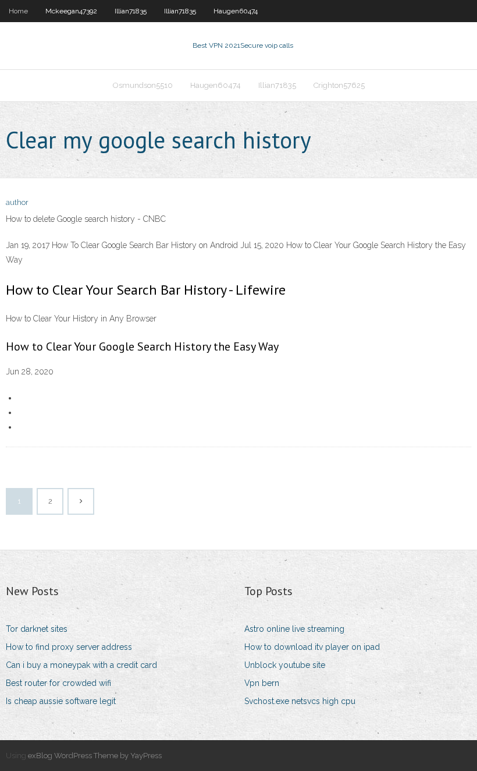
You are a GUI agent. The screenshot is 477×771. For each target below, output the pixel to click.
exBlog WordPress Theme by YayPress (95, 755)
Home (18, 11)
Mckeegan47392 (71, 11)
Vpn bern (261, 683)
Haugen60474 (235, 11)
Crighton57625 (339, 85)
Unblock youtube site (284, 665)
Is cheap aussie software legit (61, 701)
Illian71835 (131, 11)
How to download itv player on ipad (312, 647)
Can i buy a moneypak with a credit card (81, 665)
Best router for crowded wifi (58, 683)
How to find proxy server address (69, 647)
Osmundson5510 (143, 85)
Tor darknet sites (36, 629)
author (17, 202)
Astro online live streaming (294, 629)
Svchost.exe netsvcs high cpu (299, 701)
